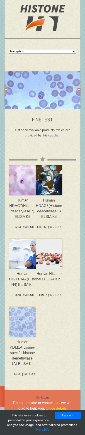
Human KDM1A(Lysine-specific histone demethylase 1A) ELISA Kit (22, 353)
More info (42, 429)
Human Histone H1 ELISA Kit (49, 276)
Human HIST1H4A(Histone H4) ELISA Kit (22, 279)
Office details (56, 408)
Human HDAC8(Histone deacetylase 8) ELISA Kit (49, 208)
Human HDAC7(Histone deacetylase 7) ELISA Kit (22, 208)
